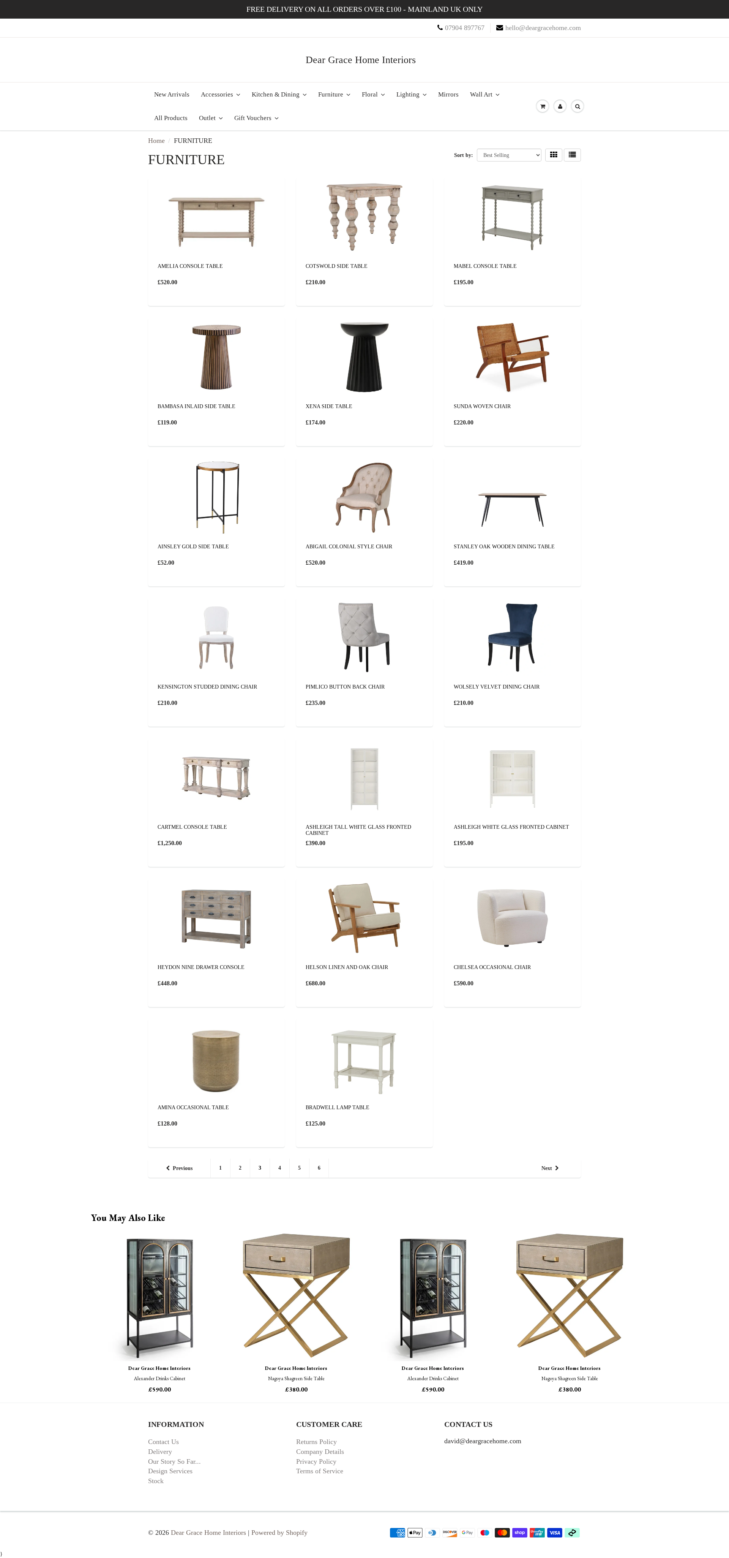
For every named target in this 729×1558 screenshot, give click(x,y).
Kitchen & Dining (276, 94)
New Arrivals (171, 94)
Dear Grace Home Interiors (361, 59)
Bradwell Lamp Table (337, 1107)
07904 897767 (464, 28)
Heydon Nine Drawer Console (201, 967)
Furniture (330, 94)
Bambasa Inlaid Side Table (196, 406)
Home (156, 140)
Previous (183, 1168)
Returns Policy (316, 1442)
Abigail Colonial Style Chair (349, 546)
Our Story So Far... (174, 1461)
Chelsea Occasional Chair (492, 967)
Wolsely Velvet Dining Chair (497, 687)
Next (546, 1168)
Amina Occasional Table (193, 1107)
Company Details (320, 1451)
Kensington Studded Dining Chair (207, 687)
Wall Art (481, 94)
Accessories (217, 94)
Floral (370, 94)
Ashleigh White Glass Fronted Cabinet (511, 827)
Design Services (170, 1471)
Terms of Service (319, 1471)
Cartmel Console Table (192, 827)
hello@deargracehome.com (543, 28)
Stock (156, 1481)
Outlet (207, 118)
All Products (171, 118)
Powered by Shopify (279, 1532)
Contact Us (163, 1442)
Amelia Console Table (190, 266)
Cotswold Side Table (337, 266)
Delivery (160, 1451)
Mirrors (448, 94)
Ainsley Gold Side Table (193, 546)
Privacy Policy (316, 1461)
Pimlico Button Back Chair (345, 687)
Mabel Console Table (485, 266)
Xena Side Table (329, 406)
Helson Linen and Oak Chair (347, 967)
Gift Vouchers (252, 118)
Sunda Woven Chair (482, 406)
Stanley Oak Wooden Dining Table (504, 546)
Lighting (408, 94)
